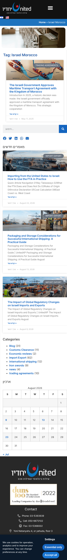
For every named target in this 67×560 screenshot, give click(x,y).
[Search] (63, 129)
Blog (12, 345)
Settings (50, 539)
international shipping (23, 361)
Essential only (53, 547)
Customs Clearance (21, 349)
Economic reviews (20, 353)
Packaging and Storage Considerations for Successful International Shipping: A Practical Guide (34, 238)
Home (42, 22)
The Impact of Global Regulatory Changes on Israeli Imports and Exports (34, 303)
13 (43, 420)
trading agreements (21, 373)
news (12, 369)
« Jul (6, 454)
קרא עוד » (12, 197)
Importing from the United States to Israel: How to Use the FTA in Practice (34, 177)
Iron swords (16, 365)
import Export (17, 357)
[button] (50, 8)
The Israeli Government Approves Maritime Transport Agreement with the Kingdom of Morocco (32, 88)
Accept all (51, 555)
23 (6, 437)
